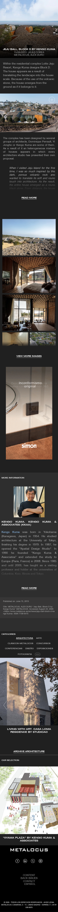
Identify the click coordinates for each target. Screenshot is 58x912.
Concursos (43, 643)
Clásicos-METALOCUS (20, 643)
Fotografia (25, 654)
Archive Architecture (29, 752)
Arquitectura (24, 638)
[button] (5, 705)
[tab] (25, 638)
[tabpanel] (29, 705)
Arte (39, 638)
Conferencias (13, 648)
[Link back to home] (29, 852)
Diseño (29, 648)
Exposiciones (45, 648)
